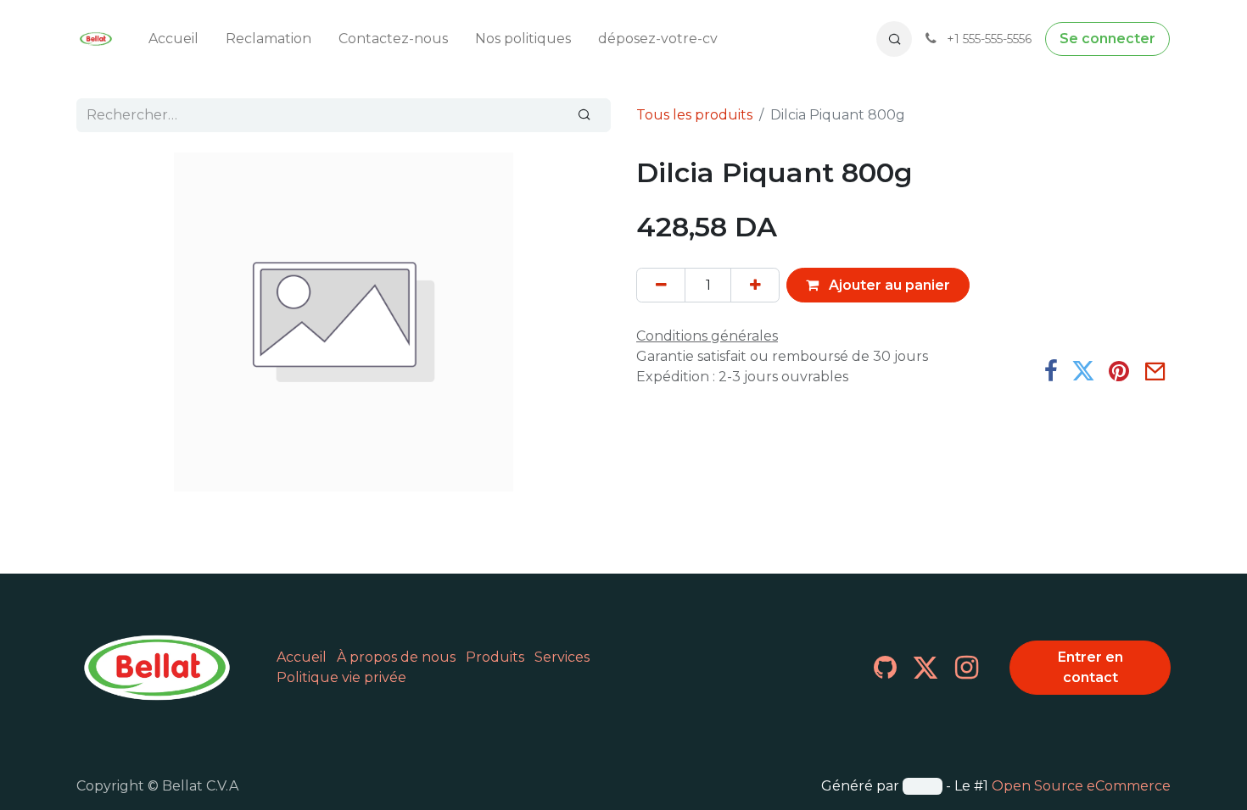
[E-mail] (1155, 371)
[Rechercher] (584, 115)
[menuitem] (173, 39)
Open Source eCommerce (1081, 786)
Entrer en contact (1090, 667)
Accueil (302, 657)
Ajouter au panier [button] (887, 285)
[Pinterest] (1119, 371)
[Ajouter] (755, 285)
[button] (894, 39)
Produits (495, 657)
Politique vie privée (341, 677)
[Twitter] (1083, 371)
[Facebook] (1051, 371)
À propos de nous (396, 657)
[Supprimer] (660, 285)
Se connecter (1107, 39)
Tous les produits (694, 115)
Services (562, 657)
